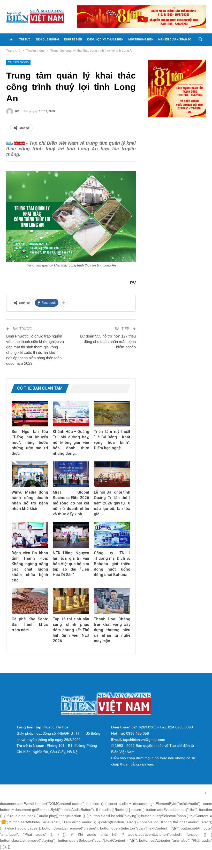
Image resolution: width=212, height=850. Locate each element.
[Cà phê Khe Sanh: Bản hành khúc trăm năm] (30, 601)
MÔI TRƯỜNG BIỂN (140, 39)
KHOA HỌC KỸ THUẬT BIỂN (105, 39)
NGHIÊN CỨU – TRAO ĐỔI (175, 39)
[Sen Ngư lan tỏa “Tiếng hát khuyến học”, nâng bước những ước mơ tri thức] (30, 414)
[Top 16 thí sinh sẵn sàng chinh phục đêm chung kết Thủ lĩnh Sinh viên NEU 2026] (71, 601)
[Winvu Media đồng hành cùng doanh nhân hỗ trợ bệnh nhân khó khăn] (30, 474)
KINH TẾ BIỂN (73, 39)
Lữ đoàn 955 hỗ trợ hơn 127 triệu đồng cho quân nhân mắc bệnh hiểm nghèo (108, 341)
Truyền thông (18, 62)
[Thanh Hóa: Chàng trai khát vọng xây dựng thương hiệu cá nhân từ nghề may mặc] (112, 601)
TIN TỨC (25, 39)
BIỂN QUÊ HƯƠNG (47, 39)
